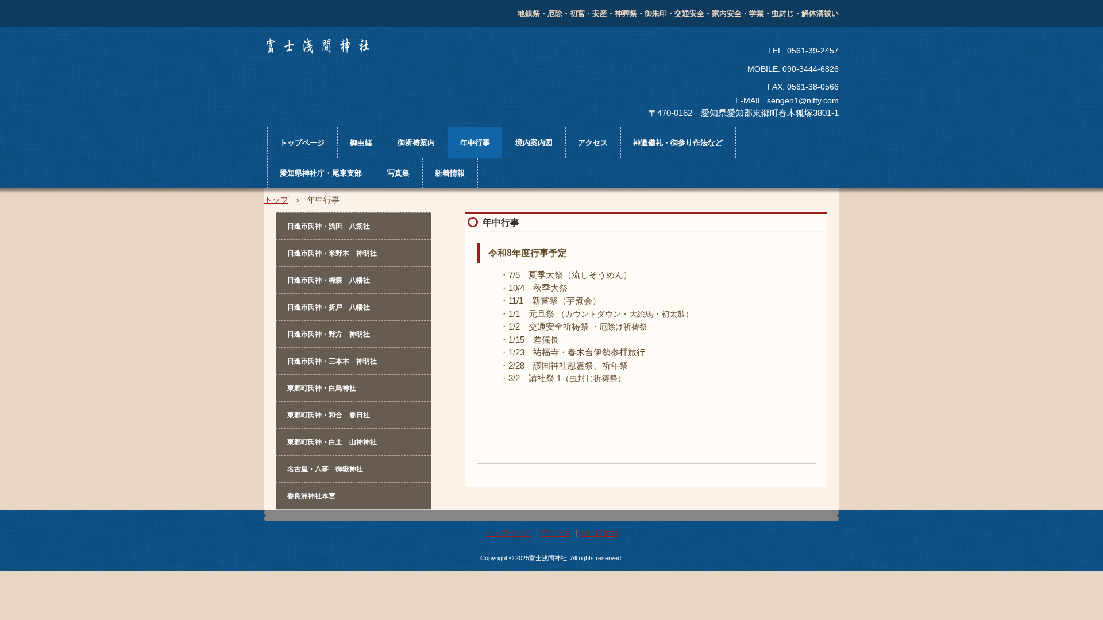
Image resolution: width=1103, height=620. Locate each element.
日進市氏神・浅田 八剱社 (328, 226)
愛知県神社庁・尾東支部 (321, 173)
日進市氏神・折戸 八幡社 (328, 307)
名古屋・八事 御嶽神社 (325, 469)
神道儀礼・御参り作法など (678, 142)
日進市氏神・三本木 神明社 (332, 361)
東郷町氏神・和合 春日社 (328, 415)
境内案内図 (534, 142)
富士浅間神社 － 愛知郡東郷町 (358, 64)
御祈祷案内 (416, 142)
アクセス (593, 142)
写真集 (398, 173)
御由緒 (361, 142)
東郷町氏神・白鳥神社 (321, 388)
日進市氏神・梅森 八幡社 (328, 280)
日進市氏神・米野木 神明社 (332, 253)
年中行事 (475, 142)
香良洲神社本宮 (311, 496)
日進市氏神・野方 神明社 (328, 334)
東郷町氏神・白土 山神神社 (332, 442)
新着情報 (450, 173)
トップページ (302, 142)
